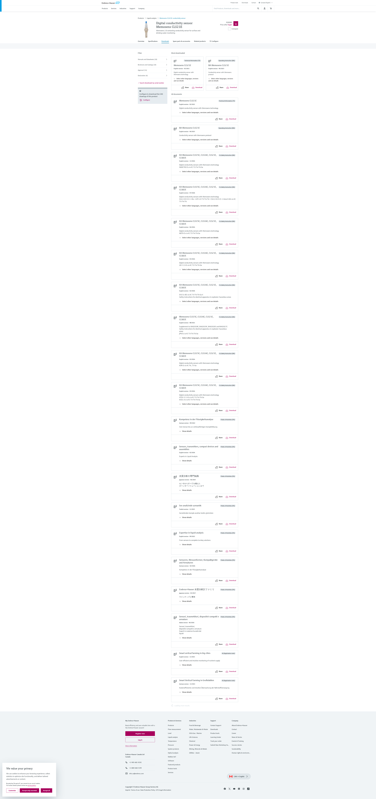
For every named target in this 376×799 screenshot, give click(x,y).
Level (169, 733)
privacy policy (32, 785)
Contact (254, 3)
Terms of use (135, 790)
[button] (140, 733)
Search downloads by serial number (151, 83)
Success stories (237, 745)
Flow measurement (174, 729)
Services (170, 772)
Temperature (172, 741)
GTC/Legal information (163, 790)
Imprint (127, 790)
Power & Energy (194, 745)
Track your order (216, 741)
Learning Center (215, 737)
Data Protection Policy (147, 790)
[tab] (142, 41)
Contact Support (215, 725)
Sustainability (236, 749)
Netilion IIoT (172, 757)
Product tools (234, 3)
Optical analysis (173, 753)
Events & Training (238, 741)
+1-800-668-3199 (135, 768)
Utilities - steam (194, 753)
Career (234, 733)
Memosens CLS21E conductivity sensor (173, 18)
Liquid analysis (152, 18)
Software (171, 761)
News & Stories (237, 737)
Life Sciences (193, 737)
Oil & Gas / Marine (195, 733)
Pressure (171, 745)
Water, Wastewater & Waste (198, 729)
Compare (235, 29)
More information (131, 746)
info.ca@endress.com (136, 773)
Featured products (174, 765)
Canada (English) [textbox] (265, 3)
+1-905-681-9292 (135, 762)
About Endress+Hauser (239, 725)
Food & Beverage (195, 725)
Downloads (245, 3)
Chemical (192, 741)
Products (141, 18)
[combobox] (266, 3)
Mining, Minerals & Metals (198, 749)
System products (173, 749)
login (230, 25)
